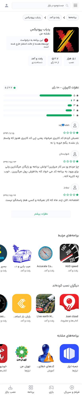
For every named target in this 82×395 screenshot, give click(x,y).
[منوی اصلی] (75, 5)
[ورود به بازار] (6, 5)
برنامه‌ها (72, 17)
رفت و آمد (55, 17)
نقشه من (44, 34)
